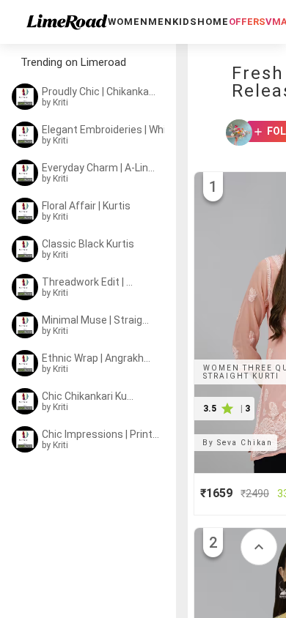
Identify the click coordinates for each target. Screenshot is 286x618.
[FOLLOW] (253, 132)
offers (247, 21)
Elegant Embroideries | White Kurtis (107, 129)
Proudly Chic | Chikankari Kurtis (99, 91)
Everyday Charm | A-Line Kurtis (98, 168)
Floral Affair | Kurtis (86, 206)
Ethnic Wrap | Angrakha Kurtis (97, 358)
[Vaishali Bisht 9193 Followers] (235, 132)
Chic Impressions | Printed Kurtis (103, 434)
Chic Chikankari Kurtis (89, 396)
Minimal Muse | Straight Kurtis (98, 320)
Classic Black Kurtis (88, 244)
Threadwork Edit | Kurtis (89, 282)
